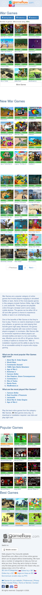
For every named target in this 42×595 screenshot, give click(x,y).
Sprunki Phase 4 (18, 475)
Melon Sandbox (32, 445)
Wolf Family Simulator (21, 511)
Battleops (31, 134)
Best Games (9, 492)
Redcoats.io (4, 119)
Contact (35, 583)
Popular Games (11, 427)
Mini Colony (5, 525)
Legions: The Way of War (22, 164)
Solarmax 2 (32, 51)
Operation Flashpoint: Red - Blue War (25, 187)
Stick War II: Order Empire (8, 37)
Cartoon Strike (5, 66)
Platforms (21, 18)
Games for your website (13, 580)
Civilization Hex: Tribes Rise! (22, 246)
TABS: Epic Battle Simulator (8, 51)
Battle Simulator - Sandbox (22, 232)
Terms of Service (25, 583)
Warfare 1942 (18, 217)
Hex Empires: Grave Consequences (24, 66)
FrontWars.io (32, 119)
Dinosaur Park (5, 149)
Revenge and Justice (34, 202)
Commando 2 (32, 66)
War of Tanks (4, 81)
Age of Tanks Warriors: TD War (9, 164)
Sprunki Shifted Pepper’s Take (9, 460)
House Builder (19, 525)
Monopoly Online (5, 445)
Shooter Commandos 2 (21, 202)
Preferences (28, 580)
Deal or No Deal (5, 475)
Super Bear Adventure (20, 445)
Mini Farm (32, 525)
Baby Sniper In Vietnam (35, 187)
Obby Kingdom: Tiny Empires (23, 119)
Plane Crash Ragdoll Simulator (9, 232)
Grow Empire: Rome (6, 134)
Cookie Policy (12, 583)
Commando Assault (34, 37)
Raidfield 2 (31, 164)
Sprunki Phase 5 (18, 460)
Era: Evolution (32, 261)
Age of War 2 (18, 51)
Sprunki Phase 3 (32, 460)
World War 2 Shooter (6, 261)
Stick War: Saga (19, 134)
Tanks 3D (3, 202)
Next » (31, 267)
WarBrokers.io (33, 81)
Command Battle (33, 217)
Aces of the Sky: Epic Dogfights (9, 217)
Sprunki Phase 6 (5, 489)
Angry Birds (17, 489)
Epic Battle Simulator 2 (7, 187)
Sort (7, 18)
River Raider (18, 261)
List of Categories (11, 570)
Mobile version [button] (11, 549)
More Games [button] (21, 84)
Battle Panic (18, 81)
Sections (33, 18)
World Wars (18, 37)
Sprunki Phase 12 (33, 475)
